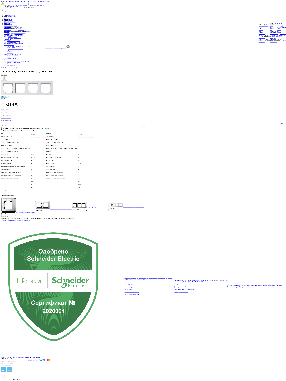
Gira (5, 27)
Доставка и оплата (5, 357)
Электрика (230, 285)
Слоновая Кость (263, 35)
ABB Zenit (24, 1)
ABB (5, 26)
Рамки (5, 14)
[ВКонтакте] (2, 97)
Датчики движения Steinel (180, 287)
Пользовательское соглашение (7, 363)
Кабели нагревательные (13, 55)
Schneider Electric (11, 15)
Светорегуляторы (266, 285)
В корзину (282, 123)
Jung (47, 1)
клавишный (21, 30)
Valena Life (11, 1)
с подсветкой (7, 43)
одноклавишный (18, 34)
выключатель (17, 38)
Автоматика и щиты (9, 45)
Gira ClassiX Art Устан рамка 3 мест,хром (97, 207)
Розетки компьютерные (233, 287)
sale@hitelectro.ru (14, 6)
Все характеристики (6, 118)
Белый (8, 30)
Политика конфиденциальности (8, 361)
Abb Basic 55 (143, 279)
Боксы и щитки (11, 47)
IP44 (15, 26)
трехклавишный (8, 36)
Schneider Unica (199, 280)
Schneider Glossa (182, 280)
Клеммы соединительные (13, 62)
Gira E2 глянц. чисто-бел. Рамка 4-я (12, 67)
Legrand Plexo (128, 279)
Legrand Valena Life (141, 278)
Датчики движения (253, 287)
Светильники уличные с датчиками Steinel (184, 289)
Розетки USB (274, 285)
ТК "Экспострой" (39, 128)
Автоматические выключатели (15, 46)
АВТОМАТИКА (129, 284)
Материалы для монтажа (10, 59)
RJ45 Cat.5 (262, 38)
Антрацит (6, 32)
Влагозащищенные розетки (255, 285)
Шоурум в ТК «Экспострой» (17, 357)
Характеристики (5, 131)
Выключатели (244, 285)
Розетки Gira (43, 1)
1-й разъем (262, 42)
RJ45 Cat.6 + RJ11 (263, 39)
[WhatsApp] (4, 97)
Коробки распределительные (14, 63)
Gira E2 (201, 281)
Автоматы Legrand (129, 287)
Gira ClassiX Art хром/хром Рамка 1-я (25, 212)
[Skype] (6, 97)
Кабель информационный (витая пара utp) (18, 61)
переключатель (7, 39)
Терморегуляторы (11, 58)
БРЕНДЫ (3, 220)
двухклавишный (8, 35)
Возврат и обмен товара (6, 365)
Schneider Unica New (208, 280)
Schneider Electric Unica (33, 1)
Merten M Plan (195, 281)
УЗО (8, 50)
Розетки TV (281, 285)
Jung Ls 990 (181, 281)
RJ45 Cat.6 (275, 36)
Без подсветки (12, 42)
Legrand (6, 24)
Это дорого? (10, 120)
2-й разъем (283, 40)
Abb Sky (149, 279)
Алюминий (6, 31)
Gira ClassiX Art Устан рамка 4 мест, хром (133, 207)
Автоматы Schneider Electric (132, 292)
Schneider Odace (191, 280)
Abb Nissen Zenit (136, 279)
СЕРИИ (127, 278)
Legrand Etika (169, 278)
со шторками (28, 31)
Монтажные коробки (12, 65)
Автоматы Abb (128, 289)
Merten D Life (188, 281)
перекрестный (7, 40)
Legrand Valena (4, 1)
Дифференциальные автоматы (15, 49)
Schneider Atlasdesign (219, 280)
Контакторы (10, 51)
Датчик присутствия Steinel (181, 292)
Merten (5, 28)
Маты (8, 57)
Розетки (238, 285)
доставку (17, 130)
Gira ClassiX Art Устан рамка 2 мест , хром (61, 209)
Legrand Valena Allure (152, 278)
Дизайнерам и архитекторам (32, 357)
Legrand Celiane (18, 1)
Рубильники (10, 53)
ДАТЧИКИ (176, 284)
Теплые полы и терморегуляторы (12, 54)
